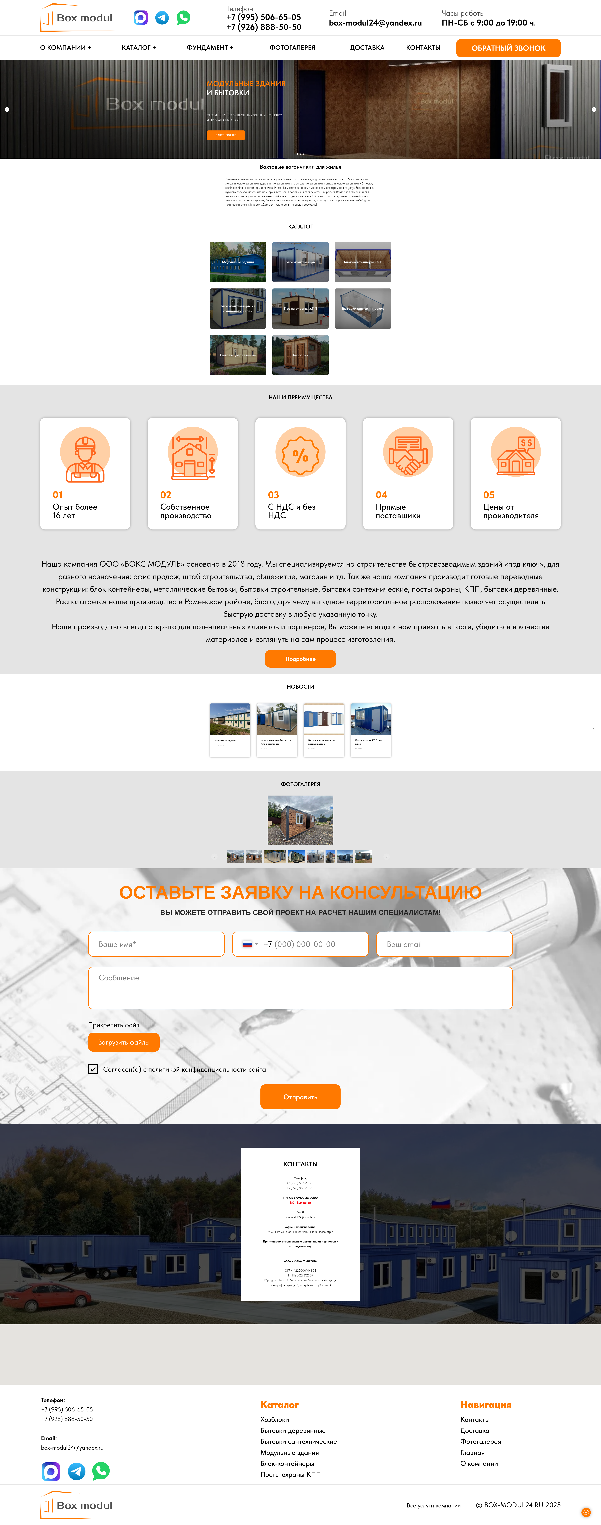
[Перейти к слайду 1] (297, 154)
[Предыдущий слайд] (7, 109)
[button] (508, 48)
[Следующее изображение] (386, 856)
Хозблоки (300, 355)
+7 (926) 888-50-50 (264, 27)
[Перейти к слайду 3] (303, 154)
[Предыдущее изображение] (214, 856)
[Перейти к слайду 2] (300, 154)
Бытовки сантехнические (363, 308)
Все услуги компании (434, 1505)
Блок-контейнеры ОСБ (363, 262)
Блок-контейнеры (301, 262)
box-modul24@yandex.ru (375, 22)
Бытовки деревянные (238, 355)
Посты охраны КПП (300, 308)
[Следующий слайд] (594, 109)
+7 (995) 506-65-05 (300, 1183)
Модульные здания (238, 262)
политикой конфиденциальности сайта (207, 1069)
